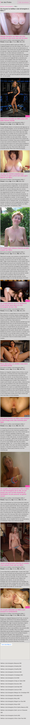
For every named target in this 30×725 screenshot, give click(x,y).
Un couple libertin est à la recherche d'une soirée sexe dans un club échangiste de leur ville (13, 305)
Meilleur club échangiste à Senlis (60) (10, 715)
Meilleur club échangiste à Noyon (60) (10, 704)
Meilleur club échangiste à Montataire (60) (11, 695)
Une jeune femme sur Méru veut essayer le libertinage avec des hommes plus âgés (14, 420)
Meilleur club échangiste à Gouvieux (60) (11, 683)
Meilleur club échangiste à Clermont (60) (11, 672)
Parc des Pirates (5, 2)
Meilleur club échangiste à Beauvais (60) (11, 663)
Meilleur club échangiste (6, 6)
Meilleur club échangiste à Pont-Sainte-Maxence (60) (14, 707)
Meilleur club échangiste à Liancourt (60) (11, 689)
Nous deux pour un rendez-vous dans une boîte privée (14, 364)
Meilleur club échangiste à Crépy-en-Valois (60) (13, 681)
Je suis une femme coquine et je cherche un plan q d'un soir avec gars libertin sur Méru (14, 175)
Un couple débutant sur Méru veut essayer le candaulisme (12, 610)
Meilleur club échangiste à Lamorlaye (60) (11, 686)
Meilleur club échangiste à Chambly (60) (11, 666)
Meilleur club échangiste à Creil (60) (10, 678)
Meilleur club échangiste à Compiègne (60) (12, 675)
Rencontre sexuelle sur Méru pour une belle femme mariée (14, 119)
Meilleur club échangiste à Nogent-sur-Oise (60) (13, 701)
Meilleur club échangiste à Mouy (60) (10, 698)
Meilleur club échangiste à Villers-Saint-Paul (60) (13, 718)
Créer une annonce (23, 2)
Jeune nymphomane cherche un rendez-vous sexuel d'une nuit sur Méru (15, 564)
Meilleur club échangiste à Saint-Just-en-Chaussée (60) (14, 711)
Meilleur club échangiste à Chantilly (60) (11, 669)
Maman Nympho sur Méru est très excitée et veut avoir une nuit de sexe (13, 37)
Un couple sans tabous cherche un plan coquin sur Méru (14, 249)
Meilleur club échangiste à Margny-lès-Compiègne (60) (15, 692)
